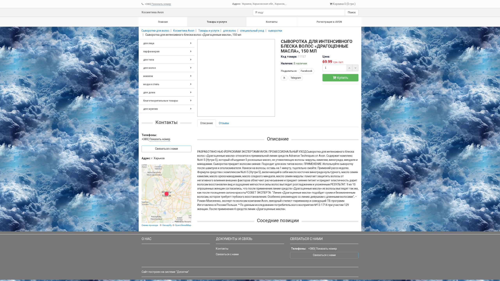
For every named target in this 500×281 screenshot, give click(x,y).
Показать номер (161, 4)
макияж (168, 77)
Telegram (296, 77)
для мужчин (168, 110)
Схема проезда (150, 225)
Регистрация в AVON (329, 21)
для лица (168, 44)
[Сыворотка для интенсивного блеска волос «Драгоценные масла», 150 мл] (236, 78)
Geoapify (166, 225)
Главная (163, 21)
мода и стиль (168, 85)
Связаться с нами (227, 254)
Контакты (272, 21)
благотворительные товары (168, 102)
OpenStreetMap (183, 225)
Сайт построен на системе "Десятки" (165, 271)
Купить (342, 78)
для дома (168, 94)
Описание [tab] (206, 123)
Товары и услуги (217, 21)
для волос (168, 69)
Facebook (306, 70)
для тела (168, 61)
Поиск (351, 12)
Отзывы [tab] (224, 123)
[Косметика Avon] (166, 194)
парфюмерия (168, 53)
